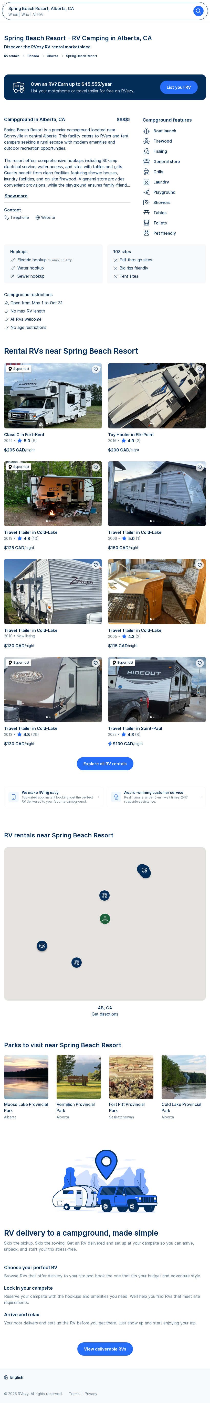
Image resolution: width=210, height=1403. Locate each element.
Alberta (52, 56)
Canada (33, 56)
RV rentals (11, 56)
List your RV (179, 87)
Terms (74, 1393)
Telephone (19, 217)
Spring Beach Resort (81, 56)
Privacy (91, 1393)
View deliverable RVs (105, 1349)
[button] (104, 895)
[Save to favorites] (96, 369)
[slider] (23, 441)
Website (48, 217)
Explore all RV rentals (105, 763)
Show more (16, 195)
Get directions (105, 1014)
